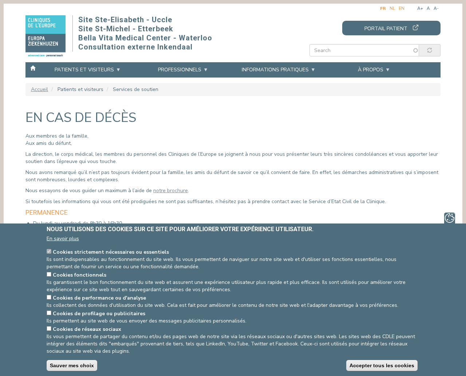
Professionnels (179, 69)
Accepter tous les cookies (382, 365)
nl (392, 8)
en (401, 8)
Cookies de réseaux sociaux (87, 329)
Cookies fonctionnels (79, 275)
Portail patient (385, 28)
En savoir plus (63, 238)
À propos (370, 69)
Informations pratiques (275, 69)
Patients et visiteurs (84, 69)
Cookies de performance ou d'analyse (99, 297)
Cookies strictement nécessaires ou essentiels (111, 252)
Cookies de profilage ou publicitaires (99, 313)
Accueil (32, 67)
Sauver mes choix (72, 365)
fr (383, 8)
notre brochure (170, 190)
